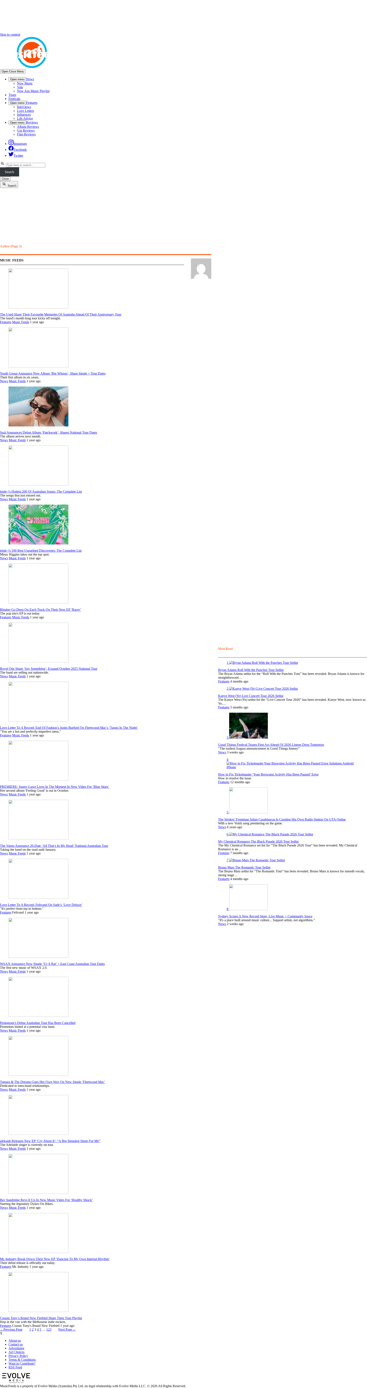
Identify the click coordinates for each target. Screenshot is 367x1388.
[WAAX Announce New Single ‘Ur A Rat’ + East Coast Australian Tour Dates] (38, 956)
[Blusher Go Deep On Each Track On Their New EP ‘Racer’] (38, 602)
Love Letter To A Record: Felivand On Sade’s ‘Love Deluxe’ (41, 905)
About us (14, 1340)
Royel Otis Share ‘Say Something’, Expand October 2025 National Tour (48, 668)
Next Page (67, 1329)
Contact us (15, 1344)
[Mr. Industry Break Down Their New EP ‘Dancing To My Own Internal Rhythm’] (38, 1252)
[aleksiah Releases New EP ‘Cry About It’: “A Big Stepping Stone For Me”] (38, 1134)
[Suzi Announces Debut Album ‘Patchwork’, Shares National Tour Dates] (38, 425)
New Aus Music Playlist (33, 91)
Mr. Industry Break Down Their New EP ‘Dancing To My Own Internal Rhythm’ (55, 1259)
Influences (24, 114)
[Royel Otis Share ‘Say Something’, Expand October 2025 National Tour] (38, 661)
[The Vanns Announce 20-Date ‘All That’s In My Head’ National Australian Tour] (38, 838)
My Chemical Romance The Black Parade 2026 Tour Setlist (258, 841)
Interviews (24, 107)
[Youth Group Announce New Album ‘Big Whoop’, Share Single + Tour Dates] (38, 366)
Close (5, 178)
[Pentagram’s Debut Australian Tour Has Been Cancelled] (38, 1015)
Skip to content (10, 34)
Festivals (14, 98)
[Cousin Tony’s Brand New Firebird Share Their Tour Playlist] (38, 1311)
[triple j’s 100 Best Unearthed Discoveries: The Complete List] (38, 543)
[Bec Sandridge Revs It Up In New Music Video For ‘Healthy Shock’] (38, 1193)
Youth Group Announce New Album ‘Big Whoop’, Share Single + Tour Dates (53, 373)
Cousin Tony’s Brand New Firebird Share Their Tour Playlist (41, 1318)
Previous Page (11, 1329)
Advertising (16, 1348)
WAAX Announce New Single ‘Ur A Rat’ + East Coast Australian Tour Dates (52, 964)
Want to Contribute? (21, 1363)
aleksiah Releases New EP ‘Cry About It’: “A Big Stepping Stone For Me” (50, 1141)
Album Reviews (28, 126)
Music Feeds (20, 322)
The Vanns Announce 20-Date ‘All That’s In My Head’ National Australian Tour (54, 846)
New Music (25, 83)
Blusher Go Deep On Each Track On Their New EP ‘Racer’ (40, 609)
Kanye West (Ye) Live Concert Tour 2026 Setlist (250, 696)
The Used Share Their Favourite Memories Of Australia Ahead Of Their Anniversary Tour (60, 314)
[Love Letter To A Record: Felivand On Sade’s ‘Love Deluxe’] (38, 897)
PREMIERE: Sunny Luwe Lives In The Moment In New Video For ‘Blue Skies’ (54, 787)
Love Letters (25, 111)
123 (48, 1329)
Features (31, 102)
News (30, 79)
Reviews (32, 122)
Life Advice (25, 118)
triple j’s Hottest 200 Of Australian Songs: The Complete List (41, 491)
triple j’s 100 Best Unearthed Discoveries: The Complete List (41, 550)
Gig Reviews (26, 130)
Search (9, 172)
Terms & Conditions (22, 1359)
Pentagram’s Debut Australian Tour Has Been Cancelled (37, 1023)
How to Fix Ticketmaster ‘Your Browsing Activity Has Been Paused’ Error (268, 774)
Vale (20, 87)
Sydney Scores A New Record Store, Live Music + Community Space (265, 916)
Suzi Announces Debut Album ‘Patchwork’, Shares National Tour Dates (48, 432)
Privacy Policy (18, 1356)
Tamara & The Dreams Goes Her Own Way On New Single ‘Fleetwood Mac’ (52, 1082)
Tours (12, 95)
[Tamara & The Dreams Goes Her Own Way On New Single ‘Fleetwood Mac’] (38, 1074)
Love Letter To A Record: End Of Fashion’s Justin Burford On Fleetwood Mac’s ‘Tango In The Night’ (69, 727)
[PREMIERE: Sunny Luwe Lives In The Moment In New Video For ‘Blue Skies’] (38, 779)
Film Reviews (26, 134)
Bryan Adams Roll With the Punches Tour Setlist (251, 670)
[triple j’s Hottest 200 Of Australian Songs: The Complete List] (38, 484)
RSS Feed (15, 1367)
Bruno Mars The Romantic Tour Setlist (244, 867)
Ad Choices (16, 1352)
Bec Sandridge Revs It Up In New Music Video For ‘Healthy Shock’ (46, 1200)
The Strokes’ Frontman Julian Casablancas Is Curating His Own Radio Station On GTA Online (282, 819)
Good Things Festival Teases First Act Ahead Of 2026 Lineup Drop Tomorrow (271, 744)
